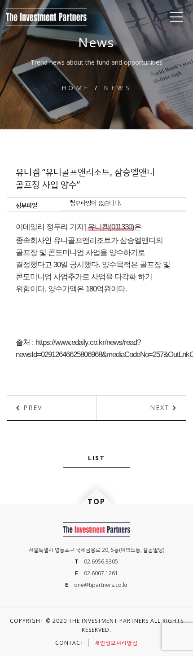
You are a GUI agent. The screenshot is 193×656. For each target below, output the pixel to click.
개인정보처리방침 (116, 643)
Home (75, 88)
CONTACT (69, 643)
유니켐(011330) (111, 227)
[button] (176, 17)
